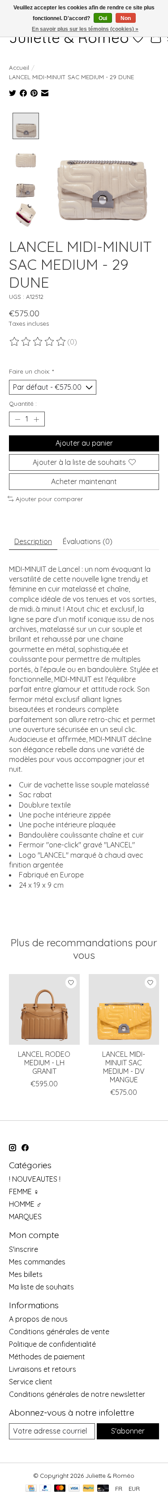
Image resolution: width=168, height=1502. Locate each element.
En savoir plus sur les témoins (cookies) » (85, 29)
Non (126, 18)
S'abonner (128, 1430)
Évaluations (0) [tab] (87, 541)
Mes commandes (37, 1261)
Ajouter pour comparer (49, 498)
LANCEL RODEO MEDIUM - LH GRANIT (44, 1063)
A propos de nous (38, 1319)
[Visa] (74, 1489)
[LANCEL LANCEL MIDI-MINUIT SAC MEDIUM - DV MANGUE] (124, 1009)
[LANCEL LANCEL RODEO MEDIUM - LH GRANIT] (44, 1009)
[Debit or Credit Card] (103, 1489)
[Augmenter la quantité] (36, 419)
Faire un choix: (31, 371)
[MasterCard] (60, 1489)
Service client (30, 1381)
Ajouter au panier (84, 442)
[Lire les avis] (38, 341)
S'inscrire (23, 1249)
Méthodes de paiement (47, 1356)
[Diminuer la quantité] (17, 419)
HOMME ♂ (25, 1204)
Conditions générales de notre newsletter (77, 1394)
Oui (103, 18)
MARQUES (25, 1216)
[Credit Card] (31, 1489)
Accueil (19, 67)
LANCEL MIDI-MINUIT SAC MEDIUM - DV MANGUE (123, 1067)
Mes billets (26, 1274)
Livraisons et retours (42, 1369)
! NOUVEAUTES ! (34, 1178)
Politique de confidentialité (52, 1344)
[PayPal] (45, 1489)
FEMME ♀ (24, 1191)
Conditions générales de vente (59, 1331)
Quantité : (23, 403)
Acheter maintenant (84, 481)
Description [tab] (33, 541)
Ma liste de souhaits (41, 1286)
